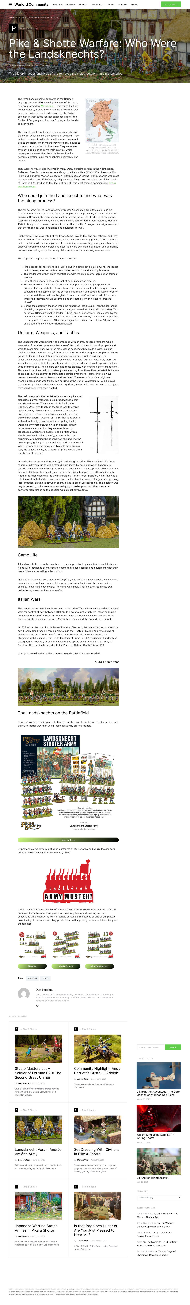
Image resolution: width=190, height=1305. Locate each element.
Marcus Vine (23, 1083)
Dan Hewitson (18, 65)
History (46, 978)
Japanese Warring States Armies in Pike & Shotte (36, 1228)
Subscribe (169, 4)
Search (172, 1047)
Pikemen (32, 966)
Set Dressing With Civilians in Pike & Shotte (97, 1151)
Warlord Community (31, 4)
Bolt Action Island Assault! (153, 1177)
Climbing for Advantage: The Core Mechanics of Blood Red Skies (158, 1093)
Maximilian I (47, 106)
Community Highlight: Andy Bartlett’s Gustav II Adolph (97, 1070)
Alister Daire (82, 1079)
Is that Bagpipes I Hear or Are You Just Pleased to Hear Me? (95, 1230)
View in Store (68, 840)
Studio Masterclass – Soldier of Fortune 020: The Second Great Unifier (38, 1073)
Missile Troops (66, 966)
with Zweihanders (100, 966)
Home (11, 17)
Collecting (32, 978)
